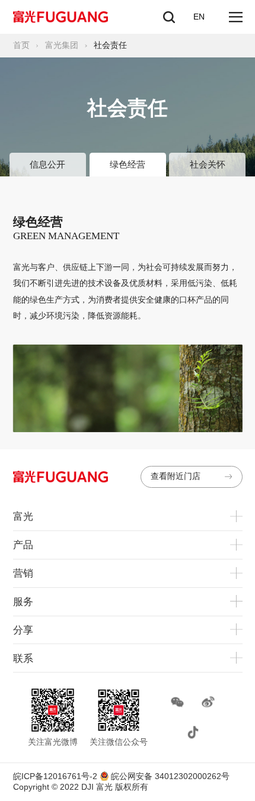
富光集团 (61, 45)
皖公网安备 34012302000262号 (169, 776)
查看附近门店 (175, 476)
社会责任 (110, 45)
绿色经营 (127, 164)
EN (199, 16)
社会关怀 (207, 164)
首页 (21, 45)
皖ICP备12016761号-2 (55, 776)
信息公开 (47, 164)
